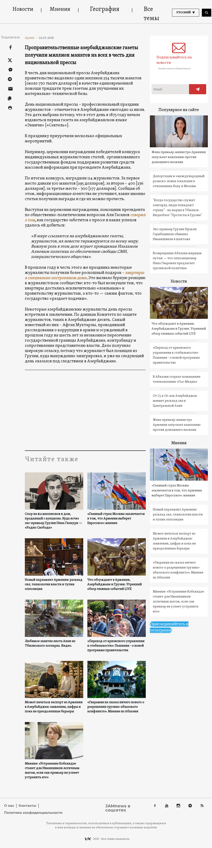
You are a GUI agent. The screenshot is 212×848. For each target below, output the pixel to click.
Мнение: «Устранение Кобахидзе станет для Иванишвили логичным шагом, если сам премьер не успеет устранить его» (52, 770)
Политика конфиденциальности (33, 813)
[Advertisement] (85, 411)
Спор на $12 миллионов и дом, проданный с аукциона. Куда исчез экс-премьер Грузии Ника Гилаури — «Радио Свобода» (53, 521)
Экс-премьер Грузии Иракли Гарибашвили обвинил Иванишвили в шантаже (175, 234)
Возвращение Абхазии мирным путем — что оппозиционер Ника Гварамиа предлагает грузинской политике (177, 260)
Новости (22, 9)
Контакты (27, 806)
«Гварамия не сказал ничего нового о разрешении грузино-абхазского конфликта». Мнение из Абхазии (115, 707)
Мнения (60, 9)
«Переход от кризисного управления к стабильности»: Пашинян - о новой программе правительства (116, 645)
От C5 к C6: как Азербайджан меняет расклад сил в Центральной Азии (175, 401)
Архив (31, 38)
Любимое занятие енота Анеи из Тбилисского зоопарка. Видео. (50, 643)
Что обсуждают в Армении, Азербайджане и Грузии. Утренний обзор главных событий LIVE (114, 584)
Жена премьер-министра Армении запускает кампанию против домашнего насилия (179, 157)
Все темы (151, 14)
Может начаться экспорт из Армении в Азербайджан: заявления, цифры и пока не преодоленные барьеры (54, 707)
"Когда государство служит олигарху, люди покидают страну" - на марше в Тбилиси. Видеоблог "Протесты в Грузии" (177, 207)
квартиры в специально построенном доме (84, 275)
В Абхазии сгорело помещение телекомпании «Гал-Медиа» (176, 379)
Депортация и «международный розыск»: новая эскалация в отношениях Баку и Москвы (179, 181)
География (104, 9)
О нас (9, 806)
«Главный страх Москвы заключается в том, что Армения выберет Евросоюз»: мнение (116, 518)
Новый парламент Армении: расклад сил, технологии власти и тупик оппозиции (53, 584)
